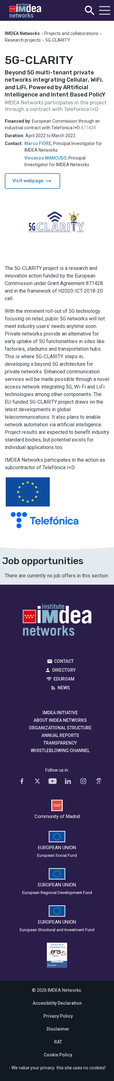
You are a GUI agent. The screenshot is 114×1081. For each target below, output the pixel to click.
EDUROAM (64, 678)
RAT (58, 1041)
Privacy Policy (58, 1016)
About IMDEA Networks (60, 720)
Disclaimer (58, 1028)
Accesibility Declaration (57, 1003)
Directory (64, 670)
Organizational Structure (60, 727)
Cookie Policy (58, 1054)
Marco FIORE (37, 143)
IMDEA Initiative (60, 712)
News (64, 687)
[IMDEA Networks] (25, 10)
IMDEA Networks (57, 621)
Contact (64, 661)
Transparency (60, 742)
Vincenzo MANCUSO (45, 158)
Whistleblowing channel (60, 750)
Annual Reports (60, 735)
